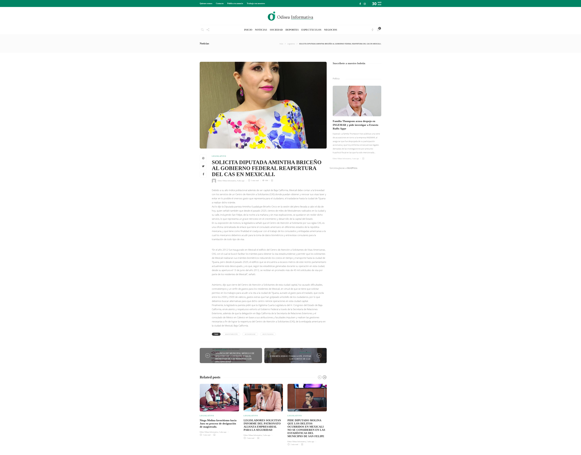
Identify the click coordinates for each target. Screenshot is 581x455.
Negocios (330, 29)
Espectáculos (311, 29)
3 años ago (266, 435)
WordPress (352, 168)
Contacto (220, 3)
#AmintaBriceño (231, 334)
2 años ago (222, 432)
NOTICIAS (261, 29)
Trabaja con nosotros (256, 3)
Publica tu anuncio (235, 3)
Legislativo (291, 44)
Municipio (221, 350)
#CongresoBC (250, 334)
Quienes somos (206, 3)
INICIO (248, 29)
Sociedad (276, 29)
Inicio (281, 44)
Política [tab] (336, 78)
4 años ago (241, 180)
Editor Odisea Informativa (227, 180)
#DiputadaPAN (268, 334)
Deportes (292, 29)
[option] (219, 409)
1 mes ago (355, 158)
